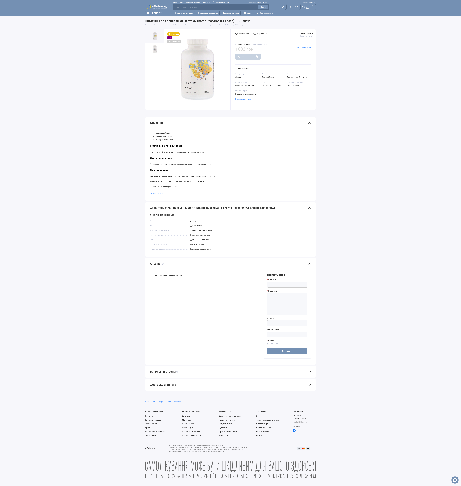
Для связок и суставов (191, 432)
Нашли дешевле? (304, 47)
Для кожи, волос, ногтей (191, 436)
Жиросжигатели (151, 424)
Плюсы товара (273, 318)
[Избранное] (296, 7)
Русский (308, 2)
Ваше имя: (272, 280)
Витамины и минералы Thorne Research (163, 402)
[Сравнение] (290, 7)
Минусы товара (273, 329)
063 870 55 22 (257, 2)
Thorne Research (306, 33)
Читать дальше (156, 193)
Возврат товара (262, 432)
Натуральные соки (226, 424)
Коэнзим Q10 (187, 428)
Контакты (206, 2)
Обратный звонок (299, 418)
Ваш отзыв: (272, 291)
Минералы (186, 420)
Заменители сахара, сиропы (230, 416)
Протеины (149, 416)
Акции (249, 13)
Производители (266, 13)
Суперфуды (223, 428)
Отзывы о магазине (193, 2)
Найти (263, 7)
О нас (258, 416)
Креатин (148, 428)
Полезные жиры (188, 424)
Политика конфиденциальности (268, 420)
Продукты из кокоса (227, 420)
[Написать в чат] (455, 480)
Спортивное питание (184, 13)
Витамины (186, 416)
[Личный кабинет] (283, 7)
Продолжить (287, 351)
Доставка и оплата (222, 2)
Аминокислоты (151, 436)
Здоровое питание (231, 13)
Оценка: (271, 340)
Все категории (156, 13)
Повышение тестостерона (155, 432)
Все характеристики (243, 99)
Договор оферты (262, 424)
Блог (181, 2)
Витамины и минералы (208, 13)
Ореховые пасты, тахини (229, 432)
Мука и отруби (224, 436)
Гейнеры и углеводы (153, 420)
